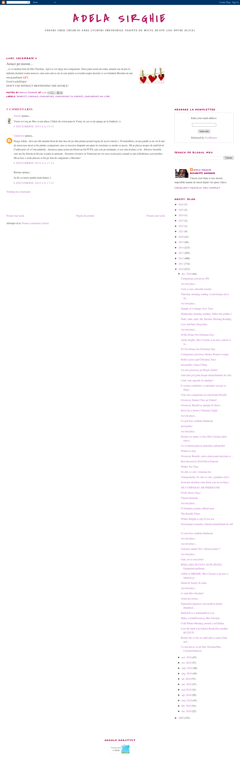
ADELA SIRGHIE (120, 18)
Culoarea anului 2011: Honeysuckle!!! (200, 548)
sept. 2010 (187, 668)
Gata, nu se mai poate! (192, 559)
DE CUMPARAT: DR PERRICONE (200, 487)
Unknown (19, 135)
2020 (181, 236)
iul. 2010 (186, 678)
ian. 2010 (187, 711)
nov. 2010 (187, 657)
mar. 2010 (187, 700)
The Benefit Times (190, 513)
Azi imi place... (189, 283)
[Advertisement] (120, 45)
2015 (181, 242)
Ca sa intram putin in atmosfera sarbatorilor (203, 445)
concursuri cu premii (69, 96)
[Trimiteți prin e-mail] (49, 92)
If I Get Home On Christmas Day (198, 349)
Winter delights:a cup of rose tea (197, 518)
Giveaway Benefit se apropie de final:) (200, 405)
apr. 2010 (187, 695)
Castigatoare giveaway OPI (195, 278)
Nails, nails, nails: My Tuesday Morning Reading (206, 319)
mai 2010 (187, 689)
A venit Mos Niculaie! (192, 593)
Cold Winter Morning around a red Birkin (202, 623)
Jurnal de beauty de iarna (194, 582)
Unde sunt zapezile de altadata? (197, 380)
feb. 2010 (187, 705)
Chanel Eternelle (189, 498)
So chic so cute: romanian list (196, 471)
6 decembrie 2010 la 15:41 (34, 126)
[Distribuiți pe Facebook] (58, 92)
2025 (181, 209)
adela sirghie (202, 169)
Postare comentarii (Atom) (35, 223)
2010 (181, 269)
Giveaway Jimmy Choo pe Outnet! (199, 400)
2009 (181, 717)
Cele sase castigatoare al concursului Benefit (203, 394)
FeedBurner (211, 137)
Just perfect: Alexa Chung (194, 364)
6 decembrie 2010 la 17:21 (34, 182)
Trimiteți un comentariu (18, 191)
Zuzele (17, 115)
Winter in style (188, 451)
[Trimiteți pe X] (55, 92)
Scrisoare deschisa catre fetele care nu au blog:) (205, 482)
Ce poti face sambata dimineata (197, 420)
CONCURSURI (47, 96)
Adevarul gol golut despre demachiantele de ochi (206, 375)
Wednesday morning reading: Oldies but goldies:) (206, 313)
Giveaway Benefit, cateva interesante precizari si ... (207, 456)
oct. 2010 (187, 662)
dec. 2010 (187, 273)
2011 (181, 263)
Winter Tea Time (189, 466)
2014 (181, 247)
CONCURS (33, 96)
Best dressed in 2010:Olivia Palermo (199, 461)
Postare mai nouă (15, 215)
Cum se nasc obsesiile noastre (196, 289)
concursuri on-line (97, 96)
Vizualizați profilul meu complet (197, 187)
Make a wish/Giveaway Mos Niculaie (200, 618)
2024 (181, 215)
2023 (181, 220)
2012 (181, 258)
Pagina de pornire (85, 215)
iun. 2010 (187, 684)
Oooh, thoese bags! (191, 492)
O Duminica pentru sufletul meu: (198, 508)
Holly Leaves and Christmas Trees (198, 359)
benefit (22, 96)
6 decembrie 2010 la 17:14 (34, 163)
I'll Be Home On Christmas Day (197, 334)
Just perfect (186, 426)
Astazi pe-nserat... (190, 598)
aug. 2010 (187, 673)
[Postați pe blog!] (52, 92)
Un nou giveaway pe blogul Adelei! (199, 370)
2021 (181, 231)
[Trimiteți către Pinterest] (61, 92)
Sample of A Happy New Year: (197, 308)
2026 (181, 204)
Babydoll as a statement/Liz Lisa (197, 612)
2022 (181, 226)
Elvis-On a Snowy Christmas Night (199, 410)
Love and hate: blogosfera (194, 324)
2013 (181, 253)
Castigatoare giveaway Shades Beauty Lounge (205, 354)
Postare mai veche (156, 215)
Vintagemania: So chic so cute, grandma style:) (205, 477)
